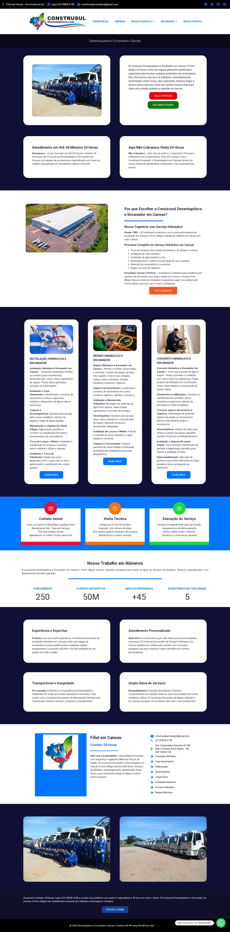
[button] (221, 923)
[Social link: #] (206, 4)
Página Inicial (101, 21)
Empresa (120, 21)
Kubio (157, 925)
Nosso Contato (192, 21)
